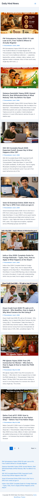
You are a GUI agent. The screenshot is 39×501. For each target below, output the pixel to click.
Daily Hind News (10, 3)
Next (33, 448)
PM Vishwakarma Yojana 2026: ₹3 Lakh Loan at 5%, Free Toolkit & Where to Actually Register (18, 40)
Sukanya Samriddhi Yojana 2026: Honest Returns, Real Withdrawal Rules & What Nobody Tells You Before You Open (19, 95)
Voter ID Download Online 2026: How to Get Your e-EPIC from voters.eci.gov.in (18, 204)
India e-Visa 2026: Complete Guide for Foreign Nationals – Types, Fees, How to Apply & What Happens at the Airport (19, 257)
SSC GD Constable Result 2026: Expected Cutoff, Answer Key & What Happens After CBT (17, 150)
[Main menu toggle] (35, 4)
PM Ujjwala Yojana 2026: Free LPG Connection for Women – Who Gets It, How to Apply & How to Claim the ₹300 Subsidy (18, 364)
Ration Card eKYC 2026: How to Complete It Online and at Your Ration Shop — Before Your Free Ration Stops (18, 417)
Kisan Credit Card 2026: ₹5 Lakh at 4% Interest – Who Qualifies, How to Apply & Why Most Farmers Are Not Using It (19, 310)
